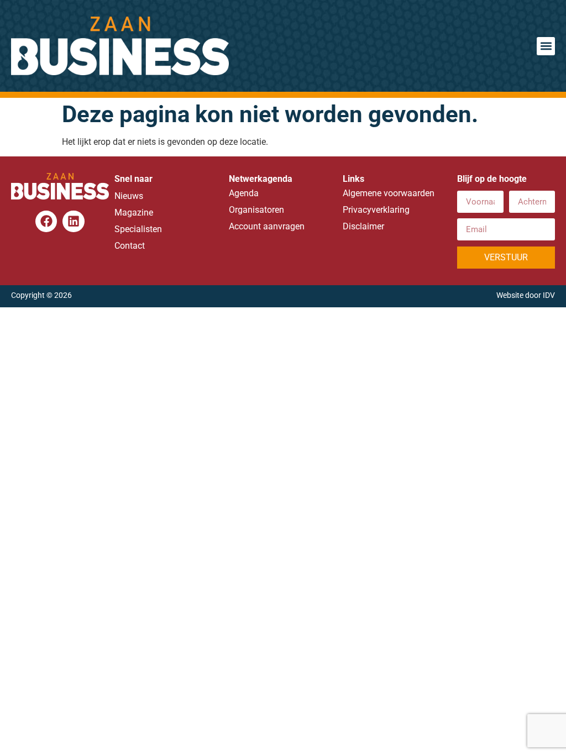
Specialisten (138, 229)
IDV (549, 295)
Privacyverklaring (376, 210)
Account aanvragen (267, 226)
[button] (546, 46)
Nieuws (128, 196)
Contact (129, 245)
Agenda (244, 193)
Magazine (133, 212)
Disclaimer (363, 226)
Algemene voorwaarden (388, 193)
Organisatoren (256, 210)
